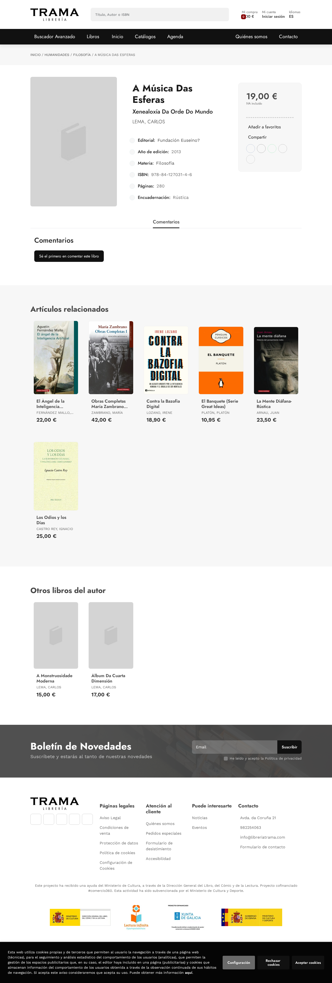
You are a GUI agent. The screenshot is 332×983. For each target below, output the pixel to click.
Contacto (288, 36)
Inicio (35, 55)
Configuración (238, 962)
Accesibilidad (158, 858)
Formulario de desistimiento (159, 846)
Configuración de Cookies (116, 865)
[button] (250, 14)
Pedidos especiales (163, 833)
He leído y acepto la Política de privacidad (266, 758)
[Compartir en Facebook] (250, 148)
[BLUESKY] (87, 819)
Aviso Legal (110, 817)
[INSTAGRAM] (48, 819)
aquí (188, 972)
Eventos (199, 827)
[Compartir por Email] (282, 148)
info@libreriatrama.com (262, 837)
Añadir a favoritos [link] (264, 127)
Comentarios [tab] (166, 221)
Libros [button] (93, 36)
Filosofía (82, 55)
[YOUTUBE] (61, 819)
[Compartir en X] (261, 148)
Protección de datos (119, 843)
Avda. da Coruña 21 (258, 817)
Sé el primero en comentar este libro (69, 256)
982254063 (250, 827)
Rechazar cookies (273, 962)
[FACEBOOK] (35, 819)
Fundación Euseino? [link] (178, 140)
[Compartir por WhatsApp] (272, 148)
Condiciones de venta (114, 830)
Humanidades (56, 55)
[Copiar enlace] (250, 159)
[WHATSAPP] (74, 819)
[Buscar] (221, 14)
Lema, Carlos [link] (148, 121)
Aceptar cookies (308, 962)
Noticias (199, 817)
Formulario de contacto (262, 847)
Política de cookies (117, 852)
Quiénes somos (251, 36)
